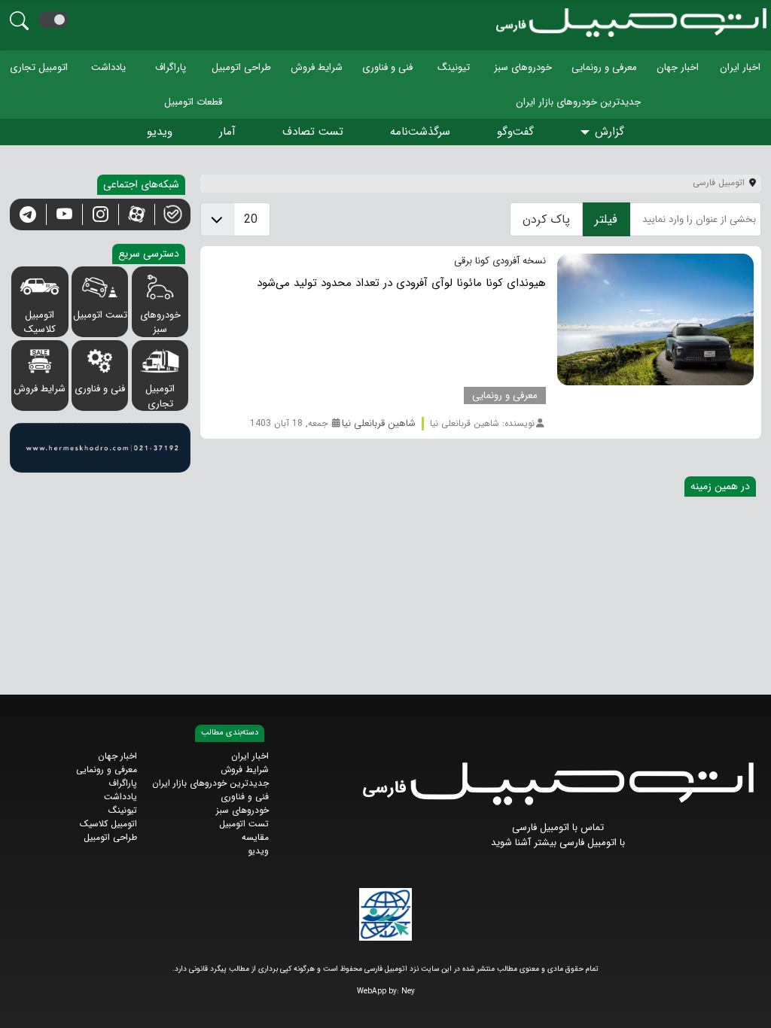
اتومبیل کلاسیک (40, 322)
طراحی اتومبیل (241, 67)
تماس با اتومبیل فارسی (558, 827)
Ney (408, 991)
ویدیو (159, 132)
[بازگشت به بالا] (23, 1003)
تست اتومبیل (100, 315)
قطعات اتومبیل (193, 101)
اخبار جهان (678, 67)
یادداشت (108, 67)
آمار (227, 132)
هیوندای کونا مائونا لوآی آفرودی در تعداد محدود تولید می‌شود (401, 283)
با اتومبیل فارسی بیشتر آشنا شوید (558, 842)
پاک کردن (546, 219)
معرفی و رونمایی (604, 67)
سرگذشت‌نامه (420, 132)
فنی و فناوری (387, 67)
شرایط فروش (317, 67)
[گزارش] (588, 132)
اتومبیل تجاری (39, 67)
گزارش (609, 132)
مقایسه (255, 837)
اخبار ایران (740, 67)
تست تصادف (312, 132)
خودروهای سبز (523, 67)
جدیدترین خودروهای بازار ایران (578, 101)
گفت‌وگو (515, 132)
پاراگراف (170, 67)
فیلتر (606, 219)
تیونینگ (453, 67)
